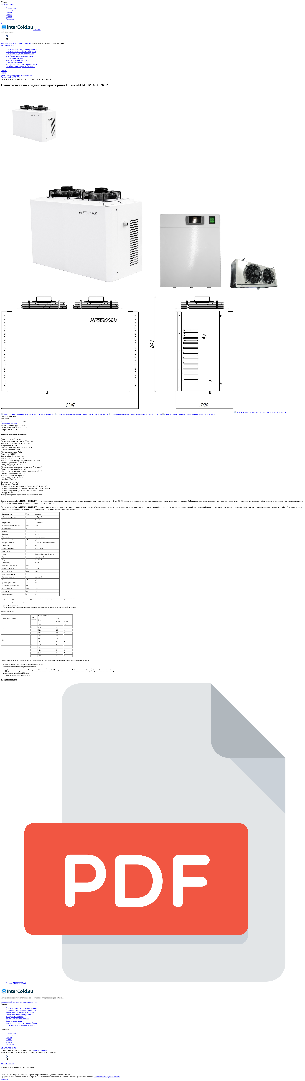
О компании (11, 8)
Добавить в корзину (9, 423)
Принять (4, 1079)
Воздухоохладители (14, 62)
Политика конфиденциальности (24, 1002)
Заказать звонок (7, 1064)
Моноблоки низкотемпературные (19, 56)
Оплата (9, 12)
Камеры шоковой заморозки (17, 60)
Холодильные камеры (14, 58)
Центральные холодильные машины (20, 67)
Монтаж (9, 15)
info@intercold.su (7, 4)
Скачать (9, 17)
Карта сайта (6, 1002)
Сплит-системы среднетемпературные (21, 49)
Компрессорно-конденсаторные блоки (21, 64)
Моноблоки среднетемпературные (20, 54)
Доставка (9, 10)
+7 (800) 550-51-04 (23, 43)
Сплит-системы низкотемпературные (21, 52)
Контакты (10, 19)
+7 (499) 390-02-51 (8, 43)
